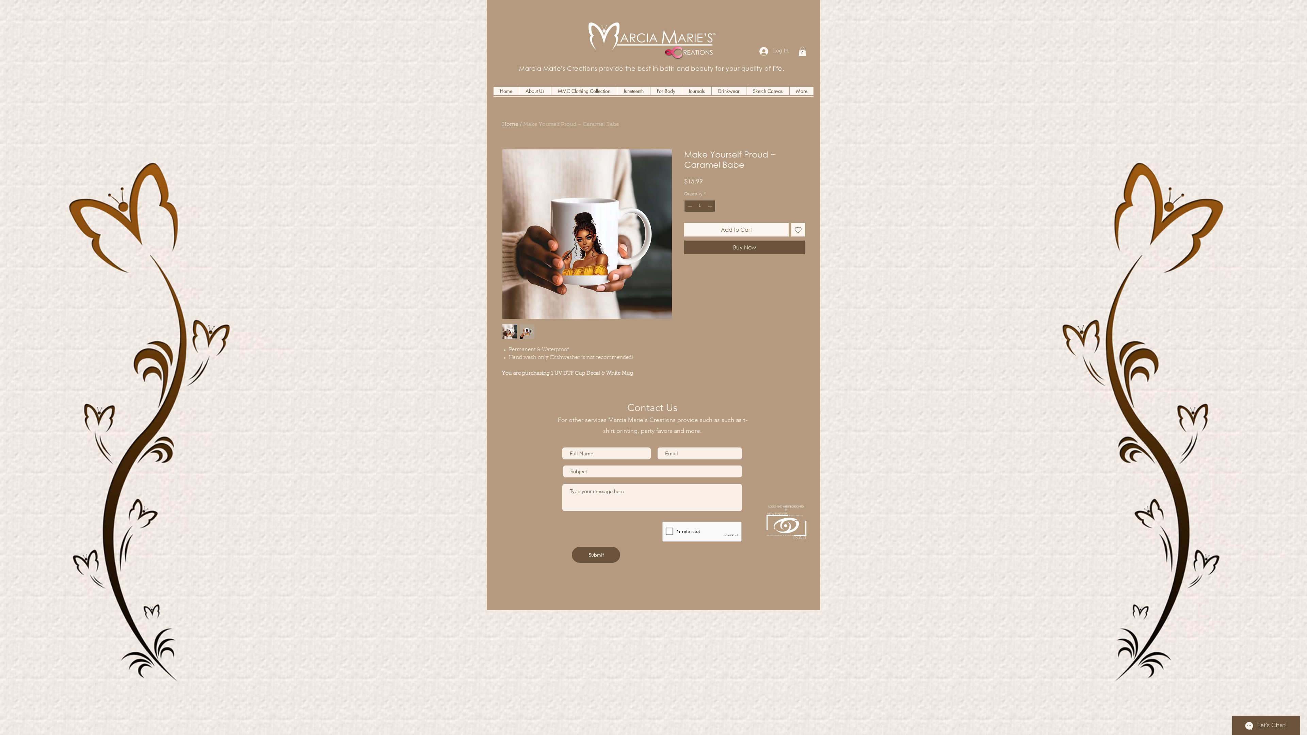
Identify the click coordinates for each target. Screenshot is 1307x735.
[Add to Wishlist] (798, 229)
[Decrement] (689, 206)
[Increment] (711, 206)
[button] (802, 51)
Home (510, 124)
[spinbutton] (700, 206)
